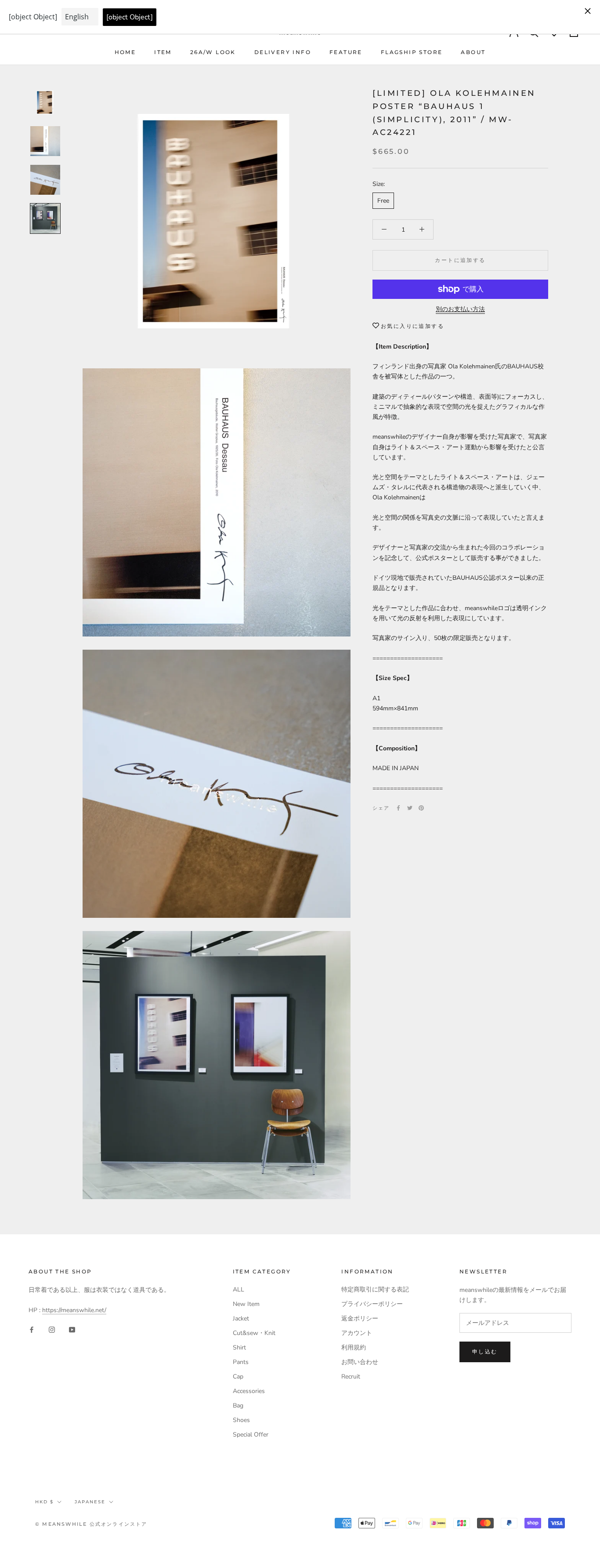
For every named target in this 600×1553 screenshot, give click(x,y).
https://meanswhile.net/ (74, 1310)
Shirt (239, 1347)
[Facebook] (398, 808)
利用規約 (353, 1347)
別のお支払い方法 (460, 309)
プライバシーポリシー (372, 1304)
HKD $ (44, 1502)
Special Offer (250, 1434)
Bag (238, 1405)
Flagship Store (412, 52)
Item (163, 52)
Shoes (241, 1420)
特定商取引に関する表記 (375, 1289)
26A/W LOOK (213, 52)
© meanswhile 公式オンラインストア (91, 1524)
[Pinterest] (421, 808)
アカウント (356, 1333)
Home (125, 52)
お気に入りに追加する (412, 326)
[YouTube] (72, 1329)
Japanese (90, 1502)
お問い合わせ (359, 1362)
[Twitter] (409, 808)
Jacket (241, 1318)
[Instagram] (52, 1329)
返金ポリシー (359, 1318)
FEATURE (345, 52)
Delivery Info (282, 52)
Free (383, 200)
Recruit (350, 1376)
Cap (238, 1376)
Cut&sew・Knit (254, 1333)
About (473, 52)
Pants (241, 1362)
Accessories (249, 1391)
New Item (246, 1304)
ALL (238, 1289)
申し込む (485, 1351)
